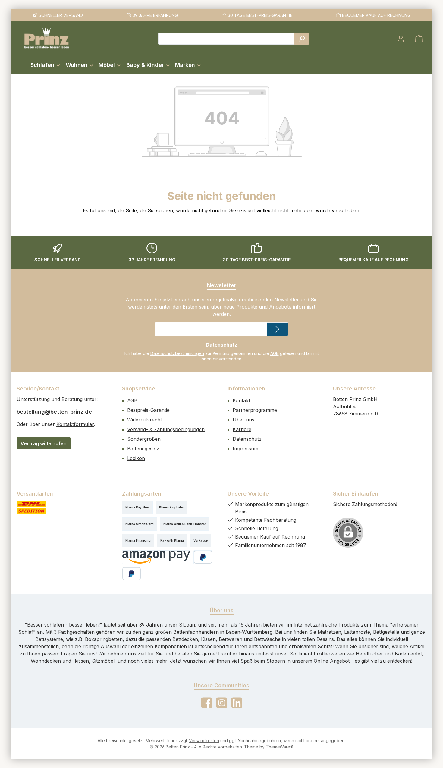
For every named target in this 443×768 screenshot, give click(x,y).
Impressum (245, 449)
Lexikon (136, 458)
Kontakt (241, 400)
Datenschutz (247, 439)
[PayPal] (202, 557)
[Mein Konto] (400, 39)
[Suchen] (301, 39)
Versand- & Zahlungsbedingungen (166, 429)
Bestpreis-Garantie (148, 410)
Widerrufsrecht (144, 420)
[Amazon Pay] (156, 557)
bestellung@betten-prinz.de (54, 412)
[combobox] (226, 39)
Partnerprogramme (255, 410)
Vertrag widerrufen (43, 443)
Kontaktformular (75, 424)
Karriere (242, 429)
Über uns (243, 420)
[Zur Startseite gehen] (47, 38)
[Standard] (31, 507)
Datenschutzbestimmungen (177, 353)
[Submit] (277, 329)
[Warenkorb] (418, 39)
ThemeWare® (279, 746)
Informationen (246, 388)
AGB (274, 353)
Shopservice (138, 388)
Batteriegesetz (143, 449)
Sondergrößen (144, 439)
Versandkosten (204, 740)
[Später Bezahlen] (131, 573)
